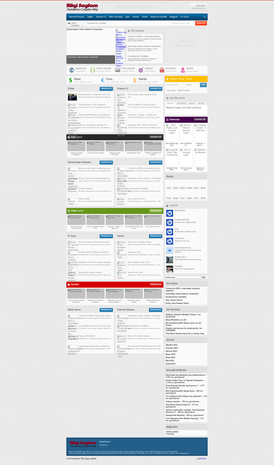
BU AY (192, 103)
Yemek (135, 16)
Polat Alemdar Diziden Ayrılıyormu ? (182, 386)
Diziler (145, 16)
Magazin (174, 16)
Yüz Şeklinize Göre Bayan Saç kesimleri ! (184, 396)
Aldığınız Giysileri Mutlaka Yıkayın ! (181, 314)
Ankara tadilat (172, 432)
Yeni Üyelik (171, 90)
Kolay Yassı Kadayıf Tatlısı (177, 303)
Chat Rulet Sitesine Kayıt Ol (178, 333)
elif (185, 320)
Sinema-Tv (101, 16)
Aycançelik (170, 317)
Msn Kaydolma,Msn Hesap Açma (180, 323)
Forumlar (170, 434)
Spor (127, 16)
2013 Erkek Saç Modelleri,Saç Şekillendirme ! (186, 375)
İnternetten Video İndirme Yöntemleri (182, 294)
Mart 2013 (170, 361)
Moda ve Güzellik (159, 16)
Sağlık (90, 16)
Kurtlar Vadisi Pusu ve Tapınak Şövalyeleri (184, 380)
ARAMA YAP (201, 23)
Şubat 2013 (170, 364)
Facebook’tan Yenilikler (96, 22)
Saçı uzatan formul (174, 300)
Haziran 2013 (171, 351)
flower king (199, 333)
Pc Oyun (185, 16)
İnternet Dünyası (76, 16)
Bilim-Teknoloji (115, 16)
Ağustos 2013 (172, 345)
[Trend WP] (201, 458)
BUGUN (170, 103)
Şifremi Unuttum (184, 90)
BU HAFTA (181, 103)
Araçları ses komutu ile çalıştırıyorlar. (182, 328)
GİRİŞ (203, 85)
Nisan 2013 (170, 357)
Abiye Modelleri (173, 320)
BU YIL (201, 103)
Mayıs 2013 (170, 354)
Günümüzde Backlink (175, 415)
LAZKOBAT (171, 330)
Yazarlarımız (104, 442)
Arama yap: (170, 277)
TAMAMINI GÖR (106, 89)
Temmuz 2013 (172, 348)
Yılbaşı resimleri (173, 401)
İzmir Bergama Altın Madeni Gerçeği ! (182, 418)
